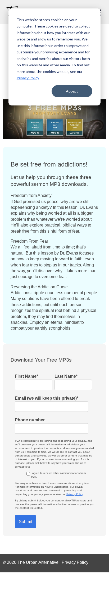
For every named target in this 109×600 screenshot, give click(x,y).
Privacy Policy (28, 78)
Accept (72, 91)
